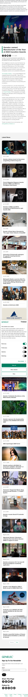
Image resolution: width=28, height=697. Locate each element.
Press (15, 694)
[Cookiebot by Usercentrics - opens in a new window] (21, 322)
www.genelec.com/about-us (8, 123)
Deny (14, 373)
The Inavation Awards (7, 73)
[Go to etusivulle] (14, 657)
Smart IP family (7, 92)
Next (17, 642)
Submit (4, 674)
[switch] (25, 348)
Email (3, 667)
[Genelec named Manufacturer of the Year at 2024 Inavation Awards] (8, 55)
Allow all (14, 365)
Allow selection (14, 369)
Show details (21, 361)
